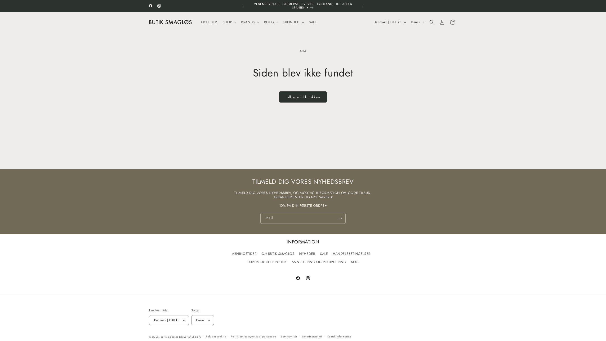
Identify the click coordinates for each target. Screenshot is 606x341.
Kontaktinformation (339, 336)
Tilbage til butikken (303, 97)
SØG (355, 262)
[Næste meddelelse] (363, 5)
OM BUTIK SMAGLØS (278, 253)
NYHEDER (307, 253)
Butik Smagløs (169, 337)
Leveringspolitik (312, 336)
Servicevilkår (289, 336)
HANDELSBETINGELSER (351, 253)
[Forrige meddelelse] (243, 5)
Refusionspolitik (216, 336)
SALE (324, 253)
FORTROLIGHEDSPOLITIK (267, 262)
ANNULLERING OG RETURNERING (319, 262)
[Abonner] (340, 218)
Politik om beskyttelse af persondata (253, 336)
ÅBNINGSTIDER (244, 253)
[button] (229, 22)
